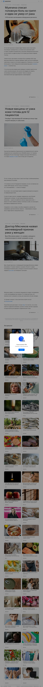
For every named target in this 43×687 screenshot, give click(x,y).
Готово (21, 349)
